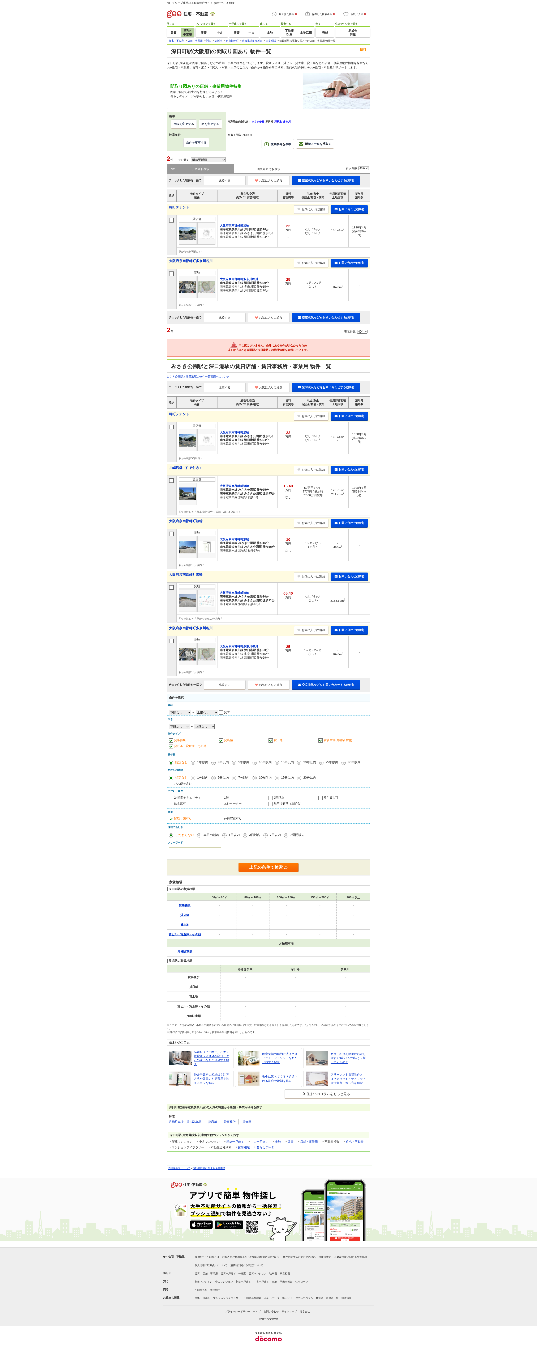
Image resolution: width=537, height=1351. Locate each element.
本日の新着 (211, 835)
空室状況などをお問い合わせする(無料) (328, 180)
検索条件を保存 (281, 144)
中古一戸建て (259, 1141)
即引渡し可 (331, 797)
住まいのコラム (304, 1298)
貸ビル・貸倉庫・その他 (190, 746)
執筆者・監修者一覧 (327, 1298)
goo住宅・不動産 (174, 1256)
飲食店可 (180, 803)
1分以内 (202, 777)
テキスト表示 (200, 169)
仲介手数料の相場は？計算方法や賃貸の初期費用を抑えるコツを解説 (211, 1078)
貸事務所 (180, 740)
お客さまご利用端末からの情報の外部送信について (251, 1256)
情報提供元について (179, 1168)
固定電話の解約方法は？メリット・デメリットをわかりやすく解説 (279, 1058)
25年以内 (332, 762)
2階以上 (279, 797)
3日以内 (254, 835)
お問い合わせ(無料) (351, 209)
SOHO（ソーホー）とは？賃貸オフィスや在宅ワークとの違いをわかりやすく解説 (211, 1058)
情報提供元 (325, 1256)
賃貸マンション (257, 1273)
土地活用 (215, 1289)
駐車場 (273, 1273)
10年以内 (265, 762)
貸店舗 (228, 740)
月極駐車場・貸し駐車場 (185, 1121)
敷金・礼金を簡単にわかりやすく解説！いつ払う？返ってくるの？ (348, 1058)
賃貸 (290, 1141)
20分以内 (309, 777)
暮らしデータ (265, 1147)
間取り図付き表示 (268, 169)
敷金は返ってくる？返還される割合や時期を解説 (279, 1078)
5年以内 (243, 762)
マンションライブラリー (227, 1298)
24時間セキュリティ (187, 797)
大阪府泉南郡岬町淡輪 (186, 521)
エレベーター (233, 803)
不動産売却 (201, 1289)
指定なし (181, 762)
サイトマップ (289, 1311)
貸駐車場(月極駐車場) (338, 740)
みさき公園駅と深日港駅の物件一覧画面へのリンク (198, 376)
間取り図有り (183, 818)
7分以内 (243, 777)
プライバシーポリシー (237, 1311)
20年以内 (309, 762)
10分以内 (265, 777)
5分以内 (223, 777)
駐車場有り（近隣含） (288, 803)
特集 (197, 1298)
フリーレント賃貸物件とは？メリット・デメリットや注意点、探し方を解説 (348, 1078)
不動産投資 (286, 1281)
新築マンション (203, 1281)
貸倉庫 (246, 1121)
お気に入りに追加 (271, 180)
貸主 (227, 712)
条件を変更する (196, 142)
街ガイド (287, 1298)
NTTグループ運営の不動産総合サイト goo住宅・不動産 (201, 2)
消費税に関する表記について (246, 1265)
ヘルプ (257, 1311)
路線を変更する (183, 124)
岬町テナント (179, 207)
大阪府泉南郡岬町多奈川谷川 (191, 261)
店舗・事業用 (309, 1141)
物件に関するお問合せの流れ (299, 1256)
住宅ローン (301, 1281)
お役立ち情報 (171, 1297)
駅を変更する (210, 124)
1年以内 (202, 762)
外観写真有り (233, 818)
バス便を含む (183, 783)
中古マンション (224, 1281)
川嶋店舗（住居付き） (186, 467)
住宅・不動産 (355, 1141)
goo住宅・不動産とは (207, 1256)
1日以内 (234, 835)
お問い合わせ (271, 1311)
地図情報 (346, 1298)
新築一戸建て (235, 1141)
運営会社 (305, 1311)
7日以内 (275, 835)
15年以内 (287, 762)
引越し (206, 1298)
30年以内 (354, 762)
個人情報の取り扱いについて (211, 1265)
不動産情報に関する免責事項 (209, 1168)
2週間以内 (297, 835)
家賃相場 (244, 1147)
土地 (278, 1141)
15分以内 (287, 777)
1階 (226, 797)
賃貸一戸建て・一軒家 (233, 1273)
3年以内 (223, 762)
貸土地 (278, 740)
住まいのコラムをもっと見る (328, 1094)
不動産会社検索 (252, 1298)
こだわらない (184, 835)
